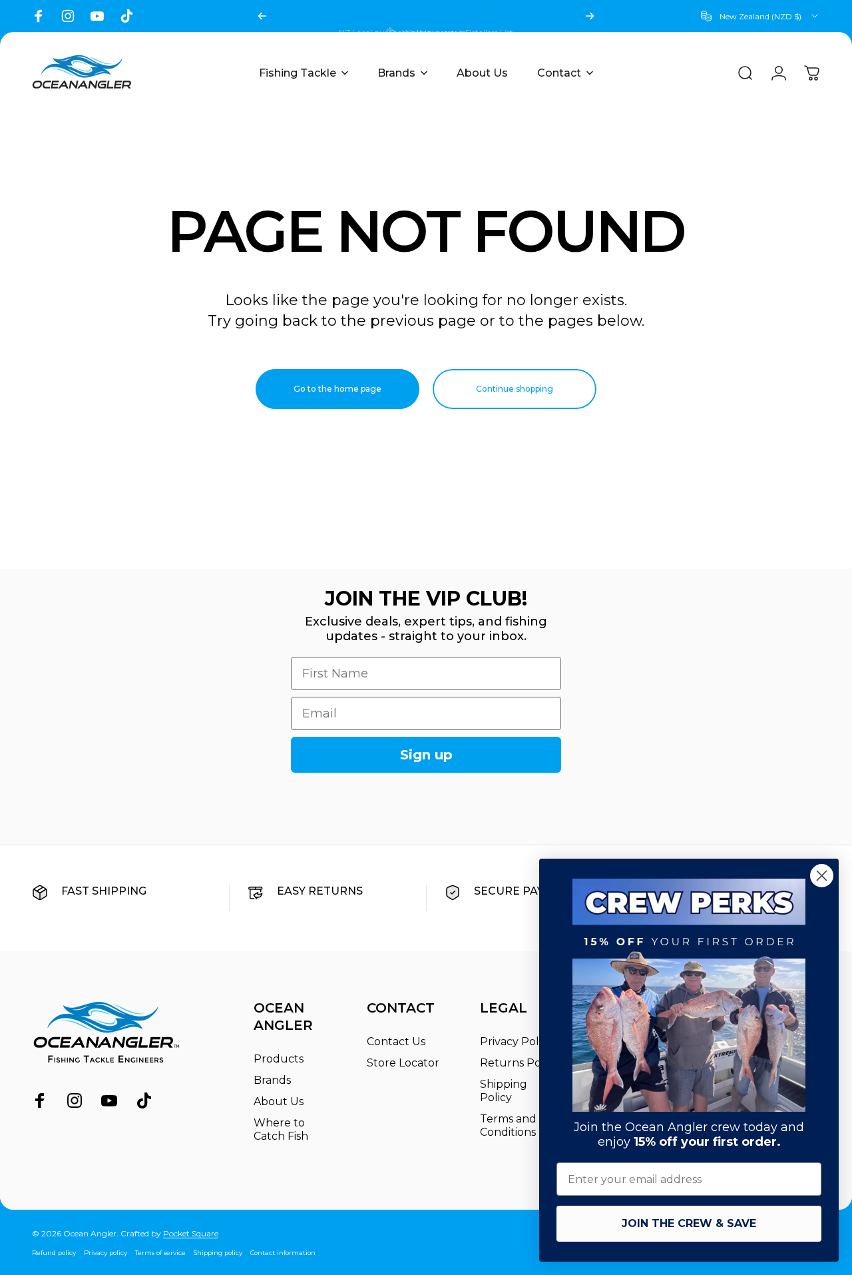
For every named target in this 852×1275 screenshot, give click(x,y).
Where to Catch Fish (281, 1129)
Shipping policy (218, 1252)
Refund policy (54, 1252)
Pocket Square (190, 1233)
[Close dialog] (821, 875)
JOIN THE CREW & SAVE (689, 1223)
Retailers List (489, 16)
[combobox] (760, 16)
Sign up (426, 755)
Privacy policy (105, 1252)
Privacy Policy (516, 1041)
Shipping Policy (503, 1091)
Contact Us (396, 1041)
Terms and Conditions (508, 1125)
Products (279, 1059)
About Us (279, 1101)
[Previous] (262, 16)
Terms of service (160, 1252)
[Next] (589, 16)
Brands (272, 1080)
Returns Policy (519, 1063)
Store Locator (403, 1063)
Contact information (283, 1252)
